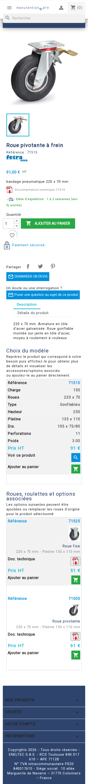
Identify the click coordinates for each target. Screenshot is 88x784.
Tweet (40, 266)
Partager (28, 266)
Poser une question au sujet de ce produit (43, 295)
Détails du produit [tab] (33, 313)
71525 (74, 521)
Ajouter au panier (48, 223)
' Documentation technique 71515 (39, 189)
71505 (74, 598)
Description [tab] (27, 304)
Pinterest (52, 266)
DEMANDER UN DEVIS (28, 276)
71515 (74, 383)
